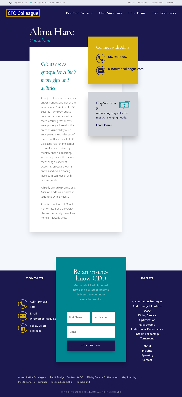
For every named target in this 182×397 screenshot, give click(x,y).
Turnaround (147, 338)
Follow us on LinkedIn (38, 328)
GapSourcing (147, 324)
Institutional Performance (147, 329)
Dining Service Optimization (147, 318)
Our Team (137, 14)
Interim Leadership (147, 334)
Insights (143, 3)
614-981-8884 (117, 57)
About (132, 3)
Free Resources (163, 14)
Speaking (157, 3)
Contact (171, 3)
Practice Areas (78, 14)
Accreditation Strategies (147, 301)
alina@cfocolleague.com (126, 69)
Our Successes (110, 14)
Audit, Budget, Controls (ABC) (147, 308)
